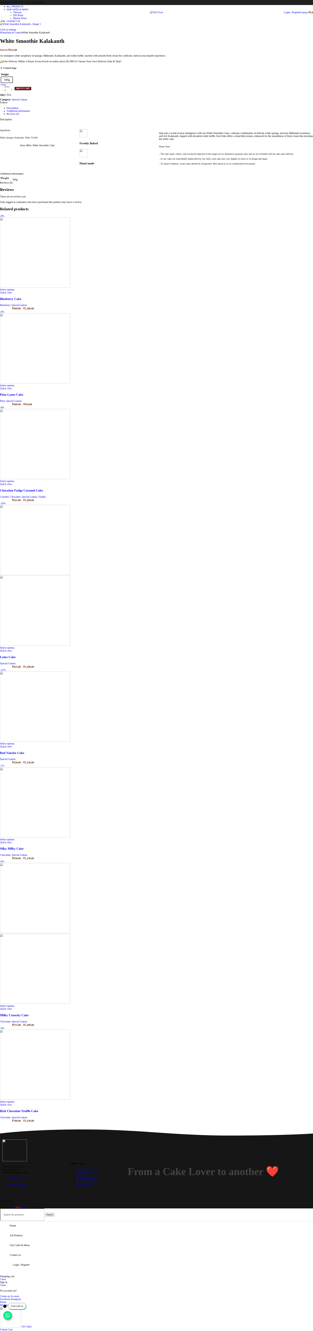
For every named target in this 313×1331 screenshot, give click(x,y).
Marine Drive (20, 18)
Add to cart (23, 88)
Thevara (17, 12)
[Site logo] (156, 12)
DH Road (18, 15)
